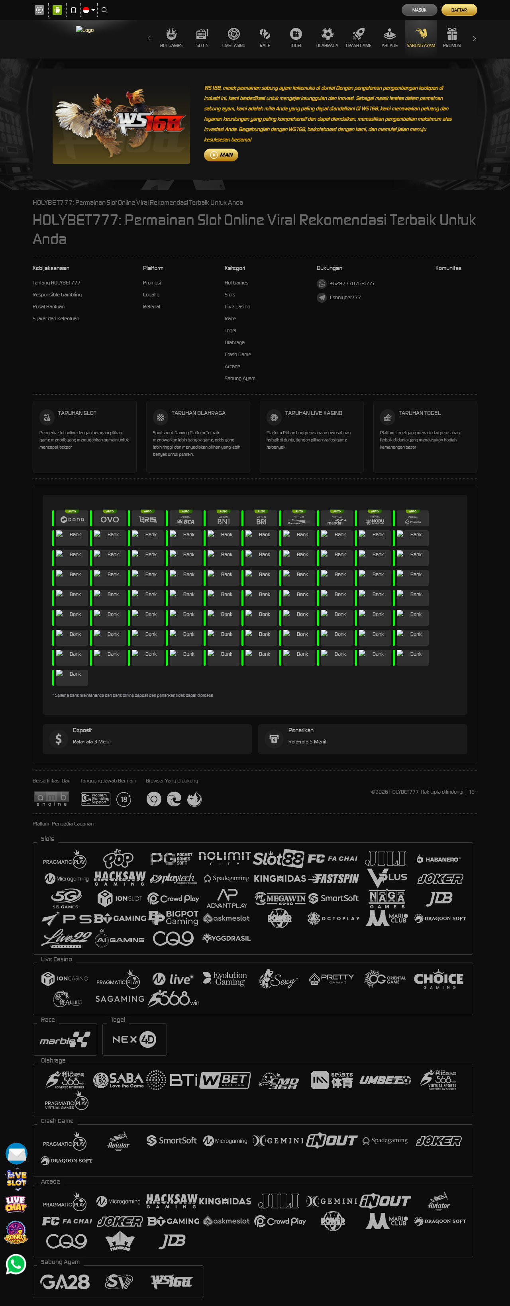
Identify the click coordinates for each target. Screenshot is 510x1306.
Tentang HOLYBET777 (56, 282)
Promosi (452, 45)
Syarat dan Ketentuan (56, 318)
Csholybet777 (345, 297)
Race (265, 45)
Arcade (390, 45)
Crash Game (358, 45)
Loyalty (151, 294)
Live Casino (233, 45)
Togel (296, 45)
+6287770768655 (352, 283)
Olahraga (327, 45)
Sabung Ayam (421, 45)
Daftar (459, 10)
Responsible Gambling (57, 294)
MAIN (226, 154)
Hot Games (171, 45)
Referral (151, 306)
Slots (202, 45)
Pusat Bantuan (49, 306)
